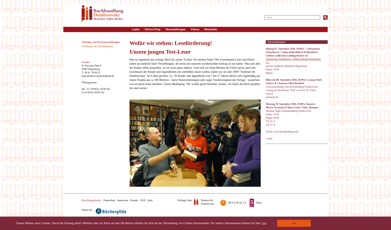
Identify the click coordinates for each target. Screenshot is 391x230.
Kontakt (134, 200)
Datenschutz (109, 200)
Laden (136, 29)
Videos (195, 29)
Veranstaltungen (175, 29)
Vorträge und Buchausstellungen (101, 42)
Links (150, 200)
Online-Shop (152, 29)
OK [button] (294, 223)
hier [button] (264, 223)
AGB (142, 200)
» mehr (269, 138)
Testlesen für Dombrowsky (97, 46)
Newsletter (210, 29)
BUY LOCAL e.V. (237, 202)
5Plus (258, 202)
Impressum (122, 200)
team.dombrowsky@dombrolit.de (98, 76)
